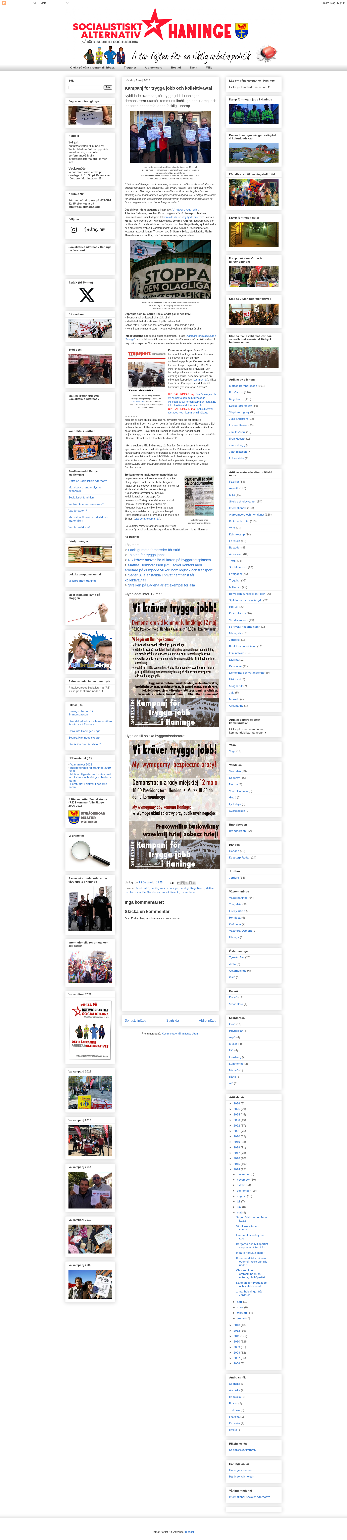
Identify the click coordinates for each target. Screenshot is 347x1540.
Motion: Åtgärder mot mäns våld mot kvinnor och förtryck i (90, 777)
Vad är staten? (77, 510)
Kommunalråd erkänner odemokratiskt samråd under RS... (251, 1262)
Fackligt (184, 888)
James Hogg (237, 445)
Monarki (234, 699)
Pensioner (235, 666)
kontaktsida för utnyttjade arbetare (183, 217)
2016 (237, 1158)
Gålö (232, 977)
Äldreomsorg (153, 67)
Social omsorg (238, 567)
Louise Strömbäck (240, 405)
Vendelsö (235, 771)
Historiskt (235, 679)
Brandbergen (237, 830)
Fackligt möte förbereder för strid (154, 550)
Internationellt (237, 508)
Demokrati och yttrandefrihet (247, 672)
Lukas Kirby (236, 458)
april (240, 1301)
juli (239, 1201)
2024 (237, 1114)
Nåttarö (234, 1070)
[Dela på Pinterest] (194, 883)
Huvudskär (236, 1030)
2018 (237, 1147)
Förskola (234, 540)
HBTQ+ (234, 606)
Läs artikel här (138, 401)
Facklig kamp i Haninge (164, 888)
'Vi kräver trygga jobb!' (185, 209)
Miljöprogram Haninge (82, 580)
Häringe (234, 937)
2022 (237, 1125)
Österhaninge (237, 970)
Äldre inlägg (207, 1020)
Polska (233, 1403)
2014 (237, 1169)
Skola (193, 67)
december (244, 1174)
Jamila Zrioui (237, 432)
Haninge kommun (240, 1470)
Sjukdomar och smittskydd (245, 600)
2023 (237, 1119)
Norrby (233, 784)
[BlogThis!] (183, 883)
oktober (242, 1185)
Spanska (234, 1383)
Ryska (233, 1429)
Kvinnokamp (237, 534)
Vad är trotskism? (79, 527)
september (244, 1190)
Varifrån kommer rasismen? (86, 504)
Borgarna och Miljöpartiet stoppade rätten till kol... (252, 1245)
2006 (237, 1363)
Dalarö (233, 997)
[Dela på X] (186, 883)
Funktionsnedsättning (242, 646)
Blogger (189, 1531)
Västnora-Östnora (240, 930)
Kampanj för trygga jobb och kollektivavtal (251, 1284)
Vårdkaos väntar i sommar (247, 1228)
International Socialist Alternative (249, 1496)
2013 (237, 1325)
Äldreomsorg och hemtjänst (246, 514)
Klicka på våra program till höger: (92, 67)
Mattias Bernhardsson (243, 385)
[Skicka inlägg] (171, 882)
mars (240, 1307)
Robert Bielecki (170, 892)
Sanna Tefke (188, 892)
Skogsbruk (236, 686)
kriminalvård (237, 653)
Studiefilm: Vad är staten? (84, 744)
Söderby (234, 777)
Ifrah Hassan (237, 438)
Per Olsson (236, 392)
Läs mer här (200, 379)
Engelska (235, 1396)
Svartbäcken (237, 810)
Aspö (232, 1037)
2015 (237, 1163)
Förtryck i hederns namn (244, 626)
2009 (237, 1347)
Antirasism (235, 554)
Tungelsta (235, 904)
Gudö (232, 797)
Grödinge (235, 924)
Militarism (235, 587)
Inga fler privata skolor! (250, 1252)
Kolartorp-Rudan (239, 857)
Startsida (172, 1020)
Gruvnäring (236, 705)
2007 (237, 1358)
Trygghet (130, 67)
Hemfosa (235, 917)
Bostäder (235, 547)
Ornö (232, 1024)
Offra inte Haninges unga (84, 731)
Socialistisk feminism (81, 497)
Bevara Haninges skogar (84, 737)
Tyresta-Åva (236, 957)
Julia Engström (238, 418)
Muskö (233, 1043)
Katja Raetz (197, 888)
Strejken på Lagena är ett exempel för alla (161, 585)
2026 (237, 1103)
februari (242, 1312)
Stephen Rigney (239, 412)
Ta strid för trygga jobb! (146, 555)
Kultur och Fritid (239, 521)
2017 (237, 1152)
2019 (237, 1141)
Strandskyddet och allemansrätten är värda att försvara (90, 722)
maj (239, 1212)
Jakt (231, 692)
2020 (237, 1136)
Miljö (209, 67)
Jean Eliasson (238, 451)
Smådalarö (236, 1004)
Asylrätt (234, 488)
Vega (232, 751)
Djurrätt (234, 659)
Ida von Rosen (238, 425)
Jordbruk (234, 639)
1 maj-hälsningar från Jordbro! (249, 1293)
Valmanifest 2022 (81, 764)
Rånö (232, 1076)
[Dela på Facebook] (190, 883)
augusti (242, 1196)
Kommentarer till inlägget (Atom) (180, 1033)
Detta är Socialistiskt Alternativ (87, 480)
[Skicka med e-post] (179, 883)
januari (241, 1318)
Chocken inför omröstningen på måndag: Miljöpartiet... (251, 1274)
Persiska (234, 1423)
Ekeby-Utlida (237, 911)
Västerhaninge (238, 897)
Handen (234, 850)
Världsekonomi (238, 620)
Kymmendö (236, 1063)
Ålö (231, 1083)
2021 (237, 1131)
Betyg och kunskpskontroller (247, 593)
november (244, 1179)
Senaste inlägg (135, 1020)
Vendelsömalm (238, 791)
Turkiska (234, 1410)
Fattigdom (235, 573)
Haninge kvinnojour (241, 1476)
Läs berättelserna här (147, 518)
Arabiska (234, 1390)
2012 (237, 1330)
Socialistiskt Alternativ (242, 1449)
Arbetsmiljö (142, 888)
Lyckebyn (235, 804)
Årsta (232, 964)
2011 (237, 1336)
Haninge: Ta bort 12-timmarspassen (81, 712)
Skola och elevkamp (242, 501)
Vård (232, 527)
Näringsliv (235, 633)
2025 (237, 1109)
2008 (237, 1352)
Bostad (176, 67)
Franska (234, 1416)
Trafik (232, 560)
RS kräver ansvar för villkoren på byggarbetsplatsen (169, 560)
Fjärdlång (235, 1057)
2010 (237, 1341)
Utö (231, 1050)
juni (239, 1206)
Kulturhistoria (237, 613)
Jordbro (234, 877)
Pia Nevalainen (151, 892)
